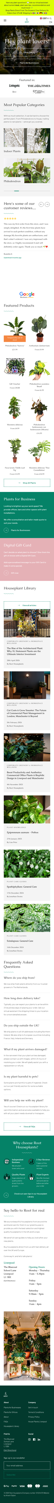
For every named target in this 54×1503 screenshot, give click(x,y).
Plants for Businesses (29, 63)
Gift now (14, 573)
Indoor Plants (12, 151)
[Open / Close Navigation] (5, 20)
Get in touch (33, 1407)
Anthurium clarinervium (39, 345)
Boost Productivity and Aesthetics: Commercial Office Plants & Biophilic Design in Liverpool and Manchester (25, 775)
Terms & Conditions (36, 1412)
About (6, 1417)
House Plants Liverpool (37, 1421)
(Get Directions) (9, 1281)
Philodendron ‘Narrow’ (14, 345)
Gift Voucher (14, 384)
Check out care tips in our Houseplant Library (30, 1195)
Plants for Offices (10, 1412)
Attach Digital (11, 1495)
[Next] (52, 158)
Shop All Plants (29, 483)
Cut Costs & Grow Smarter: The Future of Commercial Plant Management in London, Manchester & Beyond (26, 713)
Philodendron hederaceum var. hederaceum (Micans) (39, 427)
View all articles (29, 605)
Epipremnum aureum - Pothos (22, 832)
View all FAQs (29, 1126)
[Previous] (1, 158)
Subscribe (11, 1474)
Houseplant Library (11, 1426)
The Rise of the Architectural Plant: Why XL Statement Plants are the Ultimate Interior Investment (25, 651)
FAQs (6, 1421)
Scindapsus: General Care (20, 940)
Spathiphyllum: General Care (22, 886)
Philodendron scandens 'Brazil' (39, 385)
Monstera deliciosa (15, 424)
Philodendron (12, 181)
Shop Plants (29, 52)
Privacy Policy (34, 1417)
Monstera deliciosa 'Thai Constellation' (39, 469)
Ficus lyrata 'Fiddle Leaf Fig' (15, 469)
